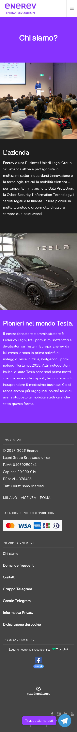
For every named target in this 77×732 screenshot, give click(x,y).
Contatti (9, 577)
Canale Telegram (17, 600)
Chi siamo (10, 553)
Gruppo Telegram (17, 589)
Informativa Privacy (18, 612)
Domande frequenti (18, 565)
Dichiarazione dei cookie (22, 624)
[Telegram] (64, 720)
